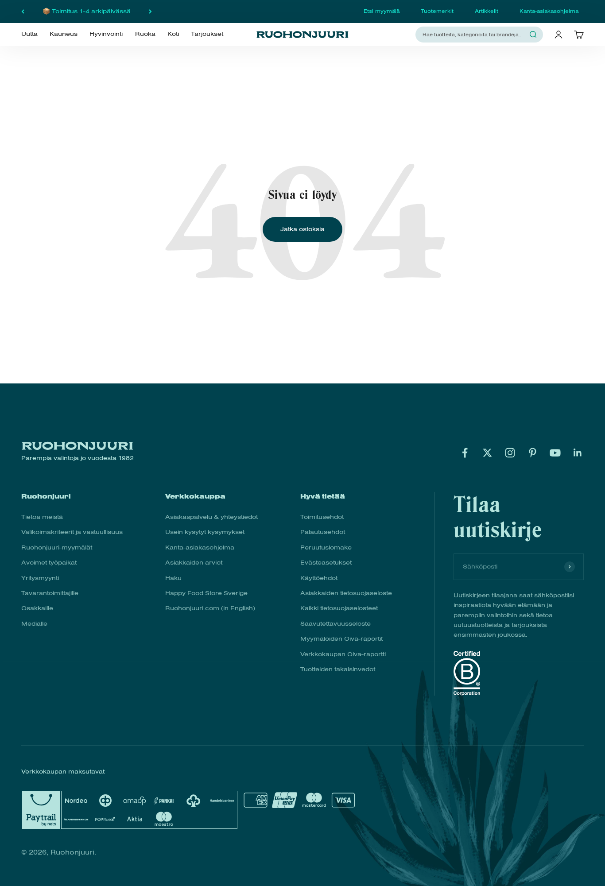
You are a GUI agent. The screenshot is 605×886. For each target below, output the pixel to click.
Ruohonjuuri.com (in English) (210, 608)
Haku (173, 578)
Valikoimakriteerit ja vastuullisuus (72, 532)
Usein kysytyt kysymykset (204, 532)
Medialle (34, 623)
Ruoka (145, 34)
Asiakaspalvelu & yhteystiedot (211, 517)
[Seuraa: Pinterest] (533, 453)
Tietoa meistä (42, 517)
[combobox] (473, 34)
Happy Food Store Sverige (206, 593)
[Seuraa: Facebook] (465, 453)
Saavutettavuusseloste (335, 623)
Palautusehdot (322, 532)
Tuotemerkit (437, 11)
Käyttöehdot (318, 578)
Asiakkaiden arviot (193, 562)
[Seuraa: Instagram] (510, 453)
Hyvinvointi (106, 34)
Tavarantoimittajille (49, 593)
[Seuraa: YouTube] (555, 453)
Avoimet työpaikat (49, 562)
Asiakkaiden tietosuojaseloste (346, 593)
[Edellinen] (22, 11)
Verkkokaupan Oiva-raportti (343, 654)
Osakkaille (37, 608)
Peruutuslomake (326, 547)
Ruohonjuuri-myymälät (56, 547)
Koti (173, 34)
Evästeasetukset (326, 562)
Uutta (29, 34)
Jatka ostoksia (302, 229)
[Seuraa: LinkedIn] (578, 453)
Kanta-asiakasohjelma (549, 11)
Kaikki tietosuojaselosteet (339, 608)
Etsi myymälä (381, 11)
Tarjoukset (207, 34)
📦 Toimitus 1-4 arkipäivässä (87, 11)
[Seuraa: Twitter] (487, 453)
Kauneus (64, 34)
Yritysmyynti (40, 578)
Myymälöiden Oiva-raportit (341, 638)
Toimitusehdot (322, 517)
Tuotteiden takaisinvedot (337, 669)
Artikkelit (486, 11)
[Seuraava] (150, 11)
